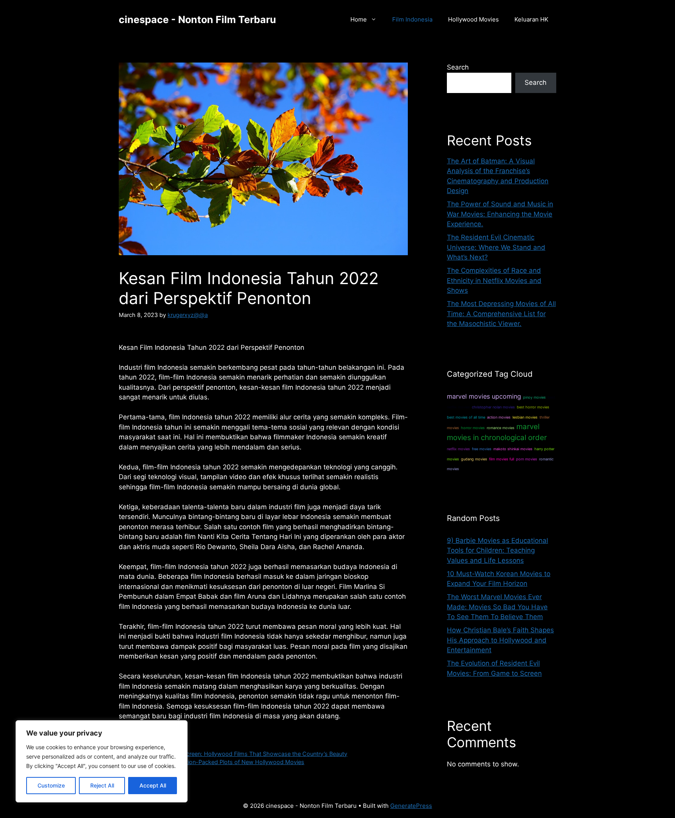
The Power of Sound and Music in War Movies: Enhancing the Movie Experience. (500, 214)
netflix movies (458, 449)
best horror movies (533, 407)
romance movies (500, 428)
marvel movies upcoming (484, 396)
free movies (481, 449)
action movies (499, 417)
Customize (51, 785)
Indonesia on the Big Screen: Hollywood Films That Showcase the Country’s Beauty (237, 753)
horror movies (473, 428)
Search (458, 67)
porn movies (526, 459)
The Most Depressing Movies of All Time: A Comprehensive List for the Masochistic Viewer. (501, 314)
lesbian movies (525, 417)
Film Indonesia (412, 19)
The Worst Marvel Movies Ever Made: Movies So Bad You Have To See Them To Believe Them (497, 607)
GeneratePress (411, 805)
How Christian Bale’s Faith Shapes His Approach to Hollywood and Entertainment (500, 640)
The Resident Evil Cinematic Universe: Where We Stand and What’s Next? (496, 247)
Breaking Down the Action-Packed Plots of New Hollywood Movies (216, 762)
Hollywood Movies (473, 19)
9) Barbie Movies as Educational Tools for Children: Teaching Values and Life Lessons (497, 550)
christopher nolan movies (493, 407)
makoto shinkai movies (512, 449)
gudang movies (474, 459)
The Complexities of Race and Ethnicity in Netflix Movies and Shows (494, 280)
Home (358, 19)
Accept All (152, 785)
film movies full (501, 459)
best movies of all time (466, 417)
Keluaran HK (531, 19)
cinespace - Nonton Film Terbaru (197, 19)
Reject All (102, 785)
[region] (102, 761)
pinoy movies (534, 397)
